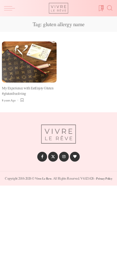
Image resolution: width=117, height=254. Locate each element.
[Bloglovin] (75, 157)
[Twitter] (53, 157)
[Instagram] (64, 157)
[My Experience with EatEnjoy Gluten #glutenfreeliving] (29, 62)
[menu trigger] (11, 8)
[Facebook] (42, 157)
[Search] (109, 8)
